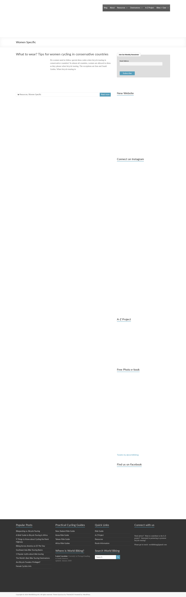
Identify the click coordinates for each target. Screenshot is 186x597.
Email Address (124, 61)
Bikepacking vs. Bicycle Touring (28, 531)
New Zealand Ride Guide (65, 531)
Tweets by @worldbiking (128, 455)
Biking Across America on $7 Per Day (30, 546)
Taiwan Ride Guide (62, 539)
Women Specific (34, 94)
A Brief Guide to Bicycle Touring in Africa (32, 535)
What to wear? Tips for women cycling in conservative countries (62, 54)
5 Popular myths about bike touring (30, 554)
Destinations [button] (135, 8)
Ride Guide (99, 531)
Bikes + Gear (161, 8)
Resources (121, 8)
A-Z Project (149, 8)
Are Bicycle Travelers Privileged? (28, 562)
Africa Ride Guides (62, 543)
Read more (105, 94)
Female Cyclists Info (23, 566)
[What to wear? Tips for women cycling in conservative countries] (31, 60)
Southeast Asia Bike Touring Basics (29, 550)
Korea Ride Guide (62, 535)
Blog (105, 8)
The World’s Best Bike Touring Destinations (33, 558)
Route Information (102, 543)
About (112, 8)
